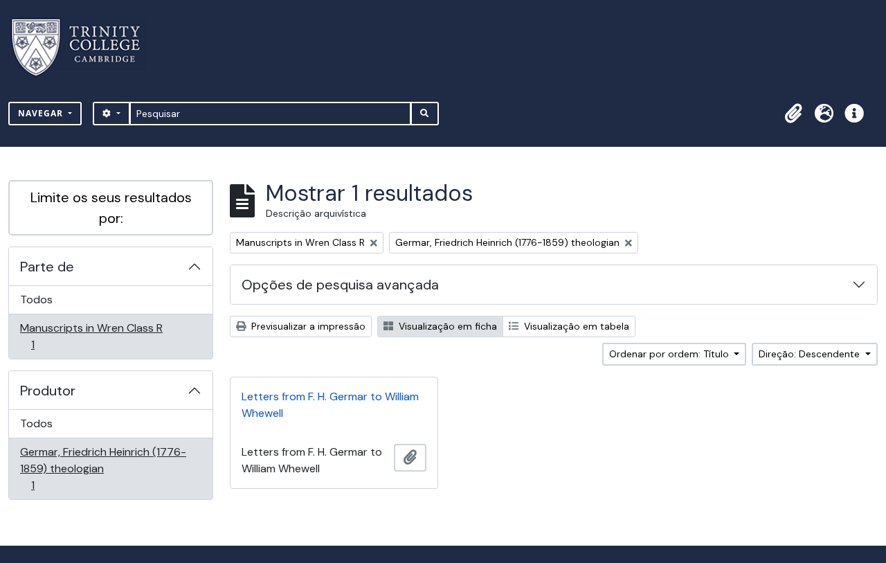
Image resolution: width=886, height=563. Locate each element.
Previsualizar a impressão (306, 326)
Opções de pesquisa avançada (340, 285)
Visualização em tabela (575, 326)
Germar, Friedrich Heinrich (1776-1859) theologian (102, 468)
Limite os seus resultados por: (111, 207)
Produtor (47, 391)
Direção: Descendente (810, 354)
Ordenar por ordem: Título (670, 354)
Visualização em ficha (446, 326)
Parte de (47, 267)
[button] (793, 113)
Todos (36, 299)
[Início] (84, 47)
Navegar (42, 113)
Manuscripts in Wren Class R (91, 336)
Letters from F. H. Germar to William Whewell (330, 404)
